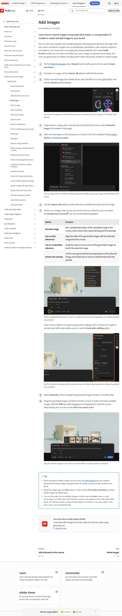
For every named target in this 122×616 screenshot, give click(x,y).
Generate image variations (19, 143)
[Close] (95, 611)
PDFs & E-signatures (37, 3)
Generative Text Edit (17, 171)
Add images (14, 100)
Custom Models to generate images (22, 181)
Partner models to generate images (22, 129)
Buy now (95, 3)
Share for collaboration (17, 124)
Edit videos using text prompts (20, 195)
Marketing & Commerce (58, 3)
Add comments (15, 120)
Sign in (116, 3)
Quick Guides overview (18, 200)
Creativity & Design (18, 3)
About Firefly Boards (17, 86)
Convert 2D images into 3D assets (21, 176)
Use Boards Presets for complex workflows (20, 166)
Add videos (14, 139)
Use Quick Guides (16, 205)
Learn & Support (78, 3)
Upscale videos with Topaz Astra (21, 190)
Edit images (14, 134)
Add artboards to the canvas (19, 96)
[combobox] (87, 10)
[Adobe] (5, 3)
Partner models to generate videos (21, 160)
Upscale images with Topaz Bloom (21, 186)
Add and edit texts (16, 110)
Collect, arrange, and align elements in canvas (22, 149)
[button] (109, 3)
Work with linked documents (20, 155)
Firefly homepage (58, 64)
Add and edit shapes (17, 115)
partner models (61, 137)
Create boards (15, 91)
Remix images (15, 105)
